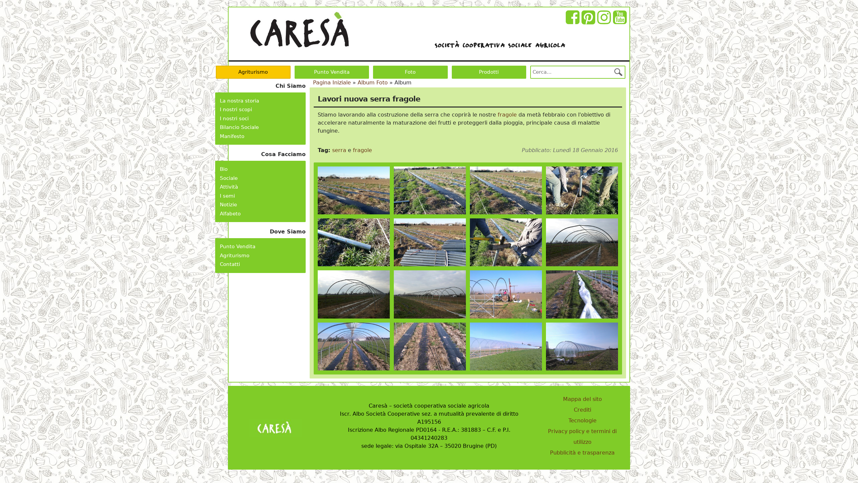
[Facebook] (573, 21)
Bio (224, 169)
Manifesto (232, 136)
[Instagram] (605, 21)
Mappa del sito (582, 399)
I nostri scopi (236, 110)
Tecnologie (582, 420)
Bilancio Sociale (239, 127)
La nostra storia (239, 101)
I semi (227, 196)
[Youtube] (621, 21)
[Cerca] (618, 72)
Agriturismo (253, 72)
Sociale (229, 178)
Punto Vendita (332, 72)
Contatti (230, 264)
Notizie (228, 205)
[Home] (299, 29)
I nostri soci (234, 119)
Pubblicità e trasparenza (582, 453)
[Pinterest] (589, 21)
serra (339, 150)
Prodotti (489, 72)
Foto (410, 72)
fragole (507, 115)
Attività (229, 187)
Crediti (582, 410)
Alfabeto (230, 214)
